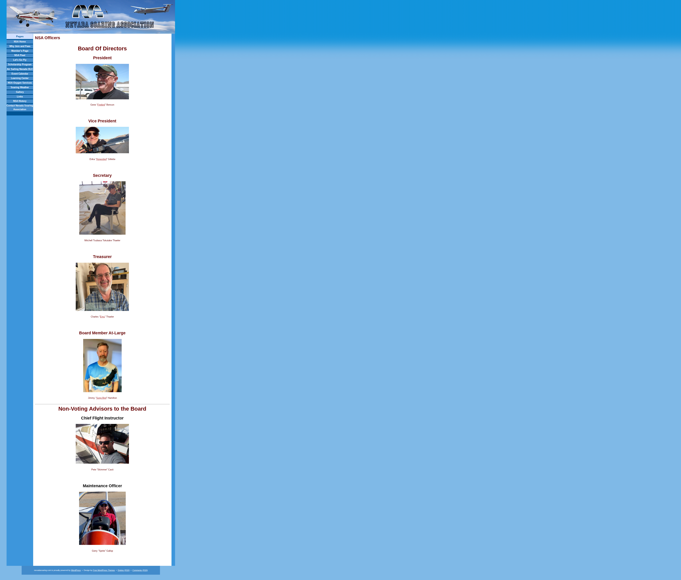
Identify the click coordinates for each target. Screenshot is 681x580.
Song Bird (101, 398)
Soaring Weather (20, 87)
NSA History (19, 101)
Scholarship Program (20, 64)
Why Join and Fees (19, 46)
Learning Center (20, 78)
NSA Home (20, 41)
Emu (102, 316)
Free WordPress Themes (104, 570)
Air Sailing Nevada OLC (20, 69)
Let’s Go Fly (19, 60)
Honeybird (101, 159)
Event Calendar (20, 73)
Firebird (101, 104)
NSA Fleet (19, 55)
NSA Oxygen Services (20, 82)
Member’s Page (19, 50)
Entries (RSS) (124, 570)
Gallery (20, 92)
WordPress (76, 570)
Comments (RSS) (140, 570)
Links (20, 96)
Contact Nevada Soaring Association (20, 107)
